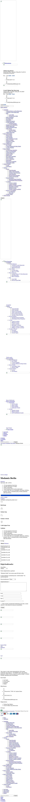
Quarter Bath (3, 645)
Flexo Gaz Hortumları (11, 151)
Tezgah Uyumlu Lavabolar (15, 189)
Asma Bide (11, 114)
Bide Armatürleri (10, 117)
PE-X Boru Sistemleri (11, 156)
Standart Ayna (9, 142)
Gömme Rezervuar (10, 152)
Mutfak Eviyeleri (12, 188)
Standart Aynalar (15, 410)
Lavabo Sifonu (12, 130)
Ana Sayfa (3, 443)
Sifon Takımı (9, 128)
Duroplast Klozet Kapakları (15, 179)
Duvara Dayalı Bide (13, 116)
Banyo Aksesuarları (7, 133)
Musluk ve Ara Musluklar (11, 125)
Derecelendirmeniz (5, 579)
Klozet (7, 169)
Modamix (3, 481)
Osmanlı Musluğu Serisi (11, 127)
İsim (2, 598)
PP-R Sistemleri (9, 157)
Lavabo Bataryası (13, 264)
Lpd (1, 655)
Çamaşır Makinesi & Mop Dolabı (13, 146)
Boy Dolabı (8, 145)
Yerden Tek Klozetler (13, 176)
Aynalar (10, 409)
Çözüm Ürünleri (7, 164)
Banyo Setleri (9, 135)
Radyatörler (8, 160)
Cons (2, 595)
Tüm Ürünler (10, 429)
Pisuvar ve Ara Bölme (11, 190)
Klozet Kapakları (10, 177)
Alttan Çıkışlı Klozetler (14, 171)
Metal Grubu (9, 155)
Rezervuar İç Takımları (11, 161)
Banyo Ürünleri (9, 358)
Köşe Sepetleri (9, 137)
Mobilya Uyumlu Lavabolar (15, 185)
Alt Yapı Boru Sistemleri (11, 150)
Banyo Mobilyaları (7, 143)
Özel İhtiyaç (9, 166)
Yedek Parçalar (6, 195)
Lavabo (10, 320)
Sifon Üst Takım (12, 131)
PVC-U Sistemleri (10, 159)
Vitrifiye (5, 167)
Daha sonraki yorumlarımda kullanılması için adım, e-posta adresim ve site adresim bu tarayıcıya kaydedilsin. (14, 604)
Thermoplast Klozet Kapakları (15, 180)
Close (2, 715)
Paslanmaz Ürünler (10, 141)
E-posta (3, 601)
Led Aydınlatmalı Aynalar (11, 138)
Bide (7, 113)
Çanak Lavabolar (13, 184)
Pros (2, 593)
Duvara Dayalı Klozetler (14, 175)
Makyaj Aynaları (9, 140)
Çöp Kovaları (9, 136)
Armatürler (5, 109)
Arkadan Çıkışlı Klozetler (14, 172)
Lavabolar (8, 181)
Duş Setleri (8, 119)
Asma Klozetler (12, 174)
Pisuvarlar (11, 193)
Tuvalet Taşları (9, 194)
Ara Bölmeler (12, 191)
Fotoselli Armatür (13, 123)
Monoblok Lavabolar (13, 186)
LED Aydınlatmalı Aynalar (18, 412)
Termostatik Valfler (10, 162)
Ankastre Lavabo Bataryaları (12, 112)
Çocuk (7, 165)
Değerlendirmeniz (5, 581)
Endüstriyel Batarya (10, 121)
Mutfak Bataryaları (10, 126)
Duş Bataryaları (9, 118)
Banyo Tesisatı (6, 148)
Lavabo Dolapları (10, 147)
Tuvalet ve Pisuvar (13, 329)
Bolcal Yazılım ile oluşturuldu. (9, 711)
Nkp (2, 646)
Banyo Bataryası (12, 272)
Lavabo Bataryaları (10, 122)
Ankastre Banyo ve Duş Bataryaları (14, 111)
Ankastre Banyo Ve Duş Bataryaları (20, 274)
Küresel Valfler (9, 154)
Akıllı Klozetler (12, 170)
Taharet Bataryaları (10, 132)
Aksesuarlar (11, 402)
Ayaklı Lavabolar (13, 183)
